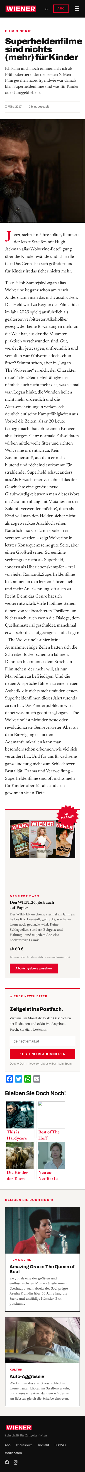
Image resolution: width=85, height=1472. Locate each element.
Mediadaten (13, 1453)
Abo (7, 1445)
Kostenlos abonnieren (42, 1054)
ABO (61, 8)
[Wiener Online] (20, 8)
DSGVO (60, 1445)
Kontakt (43, 1445)
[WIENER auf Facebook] (7, 1462)
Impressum (24, 1445)
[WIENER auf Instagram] (15, 1462)
